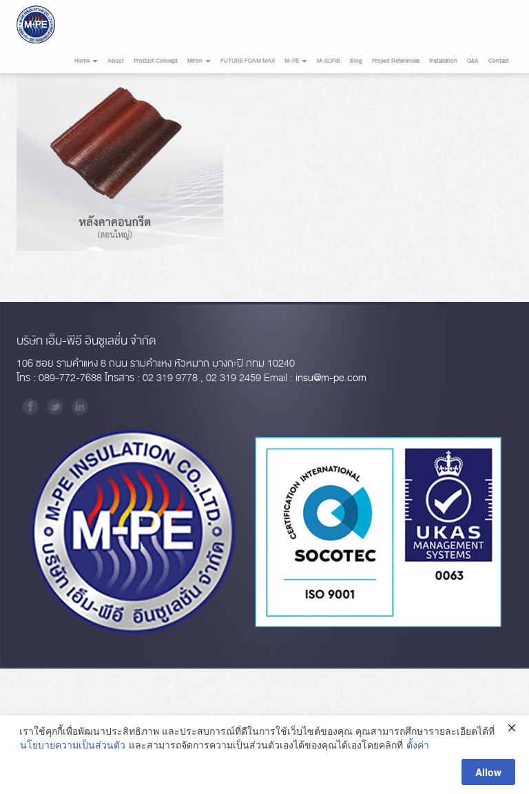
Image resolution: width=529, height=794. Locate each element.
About (115, 61)
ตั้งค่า (417, 744)
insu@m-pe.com (330, 378)
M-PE (292, 61)
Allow (488, 772)
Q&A (473, 61)
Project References (395, 61)
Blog (356, 61)
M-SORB (328, 61)
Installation (443, 61)
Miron (195, 61)
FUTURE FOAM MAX (247, 61)
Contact (498, 61)
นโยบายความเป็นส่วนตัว (72, 744)
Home (82, 61)
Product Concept (156, 61)
